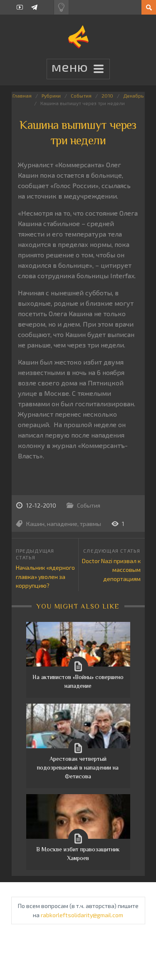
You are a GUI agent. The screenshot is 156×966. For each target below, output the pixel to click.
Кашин (35, 523)
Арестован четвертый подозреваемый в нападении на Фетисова (78, 767)
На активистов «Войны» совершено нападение (78, 681)
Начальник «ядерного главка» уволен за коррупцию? (45, 576)
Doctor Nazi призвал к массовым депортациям (111, 569)
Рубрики (51, 95)
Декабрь (133, 95)
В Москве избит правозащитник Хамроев (78, 853)
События (81, 95)
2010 (107, 95)
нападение (62, 523)
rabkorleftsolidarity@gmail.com (82, 914)
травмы (90, 523)
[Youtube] (19, 7)
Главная (22, 95)
